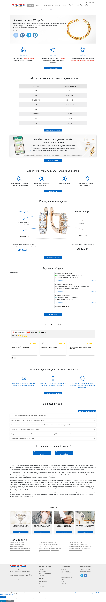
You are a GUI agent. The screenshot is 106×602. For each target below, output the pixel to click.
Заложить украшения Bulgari (17, 542)
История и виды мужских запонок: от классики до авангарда (20, 527)
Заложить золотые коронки (16, 546)
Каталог (57, 5)
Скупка (37, 5)
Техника (41, 575)
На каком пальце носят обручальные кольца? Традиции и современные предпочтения (64, 527)
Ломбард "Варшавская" (62, 295)
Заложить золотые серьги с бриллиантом (79, 548)
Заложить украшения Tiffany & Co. (47, 542)
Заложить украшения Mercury (17, 544)
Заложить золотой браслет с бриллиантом (50, 548)
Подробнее (93, 280)
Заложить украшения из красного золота (49, 544)
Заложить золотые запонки (46, 551)
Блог (63, 579)
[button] (12, 358)
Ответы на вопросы (67, 575)
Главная (12, 10)
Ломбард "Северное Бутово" (64, 284)
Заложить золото (34, 10)
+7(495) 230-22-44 (85, 569)
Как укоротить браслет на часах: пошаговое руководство (42, 526)
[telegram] (82, 575)
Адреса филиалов (67, 577)
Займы (30, 5)
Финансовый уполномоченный (66, 572)
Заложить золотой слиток (75, 550)
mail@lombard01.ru (85, 571)
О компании (66, 566)
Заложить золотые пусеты (45, 546)
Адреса (64, 5)
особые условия (29, 58)
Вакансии (64, 583)
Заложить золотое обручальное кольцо (49, 550)
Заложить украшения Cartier (76, 542)
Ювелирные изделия (45, 573)
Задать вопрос (85, 566)
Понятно (3, 596)
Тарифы (41, 569)
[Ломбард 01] (18, 566)
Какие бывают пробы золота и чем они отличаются (85, 526)
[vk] (85, 575)
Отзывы (64, 581)
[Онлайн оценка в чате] (28, 35)
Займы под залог (45, 566)
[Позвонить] (22, 35)
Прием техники (47, 5)
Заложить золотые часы (75, 551)
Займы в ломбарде (21, 10)
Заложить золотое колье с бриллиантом (20, 548)
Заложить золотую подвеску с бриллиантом (80, 546)
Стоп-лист (64, 586)
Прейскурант (43, 571)
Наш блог (53, 507)
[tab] (53, 416)
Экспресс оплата (91, 5)
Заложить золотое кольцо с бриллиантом (20, 550)
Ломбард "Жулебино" (62, 306)
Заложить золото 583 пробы (48, 10)
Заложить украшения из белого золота (78, 544)
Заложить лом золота (15, 551)
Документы (65, 569)
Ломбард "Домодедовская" (64, 273)
